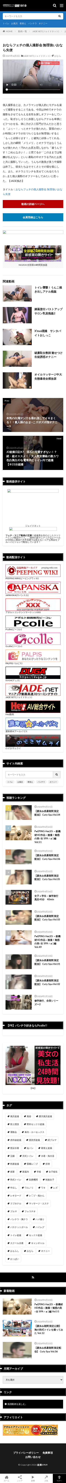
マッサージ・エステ (39, 1203)
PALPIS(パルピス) (14, 663)
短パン (30, 1148)
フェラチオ (30, 1211)
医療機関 (33, 1179)
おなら (57, 55)
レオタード (15, 1195)
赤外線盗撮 (15, 1140)
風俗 (29, 1116)
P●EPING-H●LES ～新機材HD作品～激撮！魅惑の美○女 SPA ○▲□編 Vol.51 (47, 837)
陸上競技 (14, 1124)
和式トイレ (15, 1179)
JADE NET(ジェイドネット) (45, 31)
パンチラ (32, 23)
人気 (46, 1481)
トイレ (6, 23)
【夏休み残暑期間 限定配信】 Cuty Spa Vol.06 (47, 857)
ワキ (43, 1187)
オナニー (43, 23)
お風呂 (14, 23)
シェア (20, 1481)
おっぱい (14, 1258)
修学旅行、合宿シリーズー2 (46, 1002)
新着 (33, 1481)
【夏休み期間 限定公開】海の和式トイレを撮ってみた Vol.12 (48, 1329)
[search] (59, 16)
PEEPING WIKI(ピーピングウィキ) (22, 578)
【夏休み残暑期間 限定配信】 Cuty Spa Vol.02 (47, 982)
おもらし (14, 1251)
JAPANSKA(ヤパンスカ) (17, 595)
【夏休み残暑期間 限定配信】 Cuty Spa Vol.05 (47, 877)
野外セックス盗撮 (35, 1124)
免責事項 (48, 1452)
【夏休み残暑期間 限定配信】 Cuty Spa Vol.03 (47, 918)
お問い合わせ (33, 1456)
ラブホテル (15, 1203)
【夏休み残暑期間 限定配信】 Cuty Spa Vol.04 (47, 813)
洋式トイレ (27, 1156)
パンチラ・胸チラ (19, 1219)
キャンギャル (37, 1243)
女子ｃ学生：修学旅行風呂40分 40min (46, 897)
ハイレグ (40, 1227)
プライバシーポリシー (26, 1452)
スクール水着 (16, 1243)
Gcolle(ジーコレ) (14, 646)
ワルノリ (29, 1187)
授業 (12, 1171)
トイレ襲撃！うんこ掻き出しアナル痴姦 (48, 289)
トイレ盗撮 (15, 1235)
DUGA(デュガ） (13, 680)
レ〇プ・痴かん (36, 1195)
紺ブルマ (52, 1140)
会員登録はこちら (33, 217)
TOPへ (59, 1481)
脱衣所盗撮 (34, 1140)
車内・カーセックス (34, 1132)
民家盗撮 (14, 1163)
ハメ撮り (40, 1219)
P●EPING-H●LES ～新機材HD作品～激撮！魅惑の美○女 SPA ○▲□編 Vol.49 (47, 941)
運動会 (13, 1132)
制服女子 (49, 1179)
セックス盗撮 (35, 1235)
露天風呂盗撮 (45, 1116)
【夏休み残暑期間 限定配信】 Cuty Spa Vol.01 (47, 962)
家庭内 (25, 1171)
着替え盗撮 (46, 1148)
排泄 (47, 1163)
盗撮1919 (42, 1464)
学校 (39, 1171)
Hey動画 (10, 714)
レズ (55, 1187)
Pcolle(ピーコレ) (14, 629)
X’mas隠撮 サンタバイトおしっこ (47, 333)
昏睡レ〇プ (32, 1163)
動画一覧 (22, 31)
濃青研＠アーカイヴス (16, 731)
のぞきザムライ (13, 748)
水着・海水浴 (47, 1156)
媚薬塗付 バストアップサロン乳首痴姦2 (48, 311)
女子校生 (53, 1171)
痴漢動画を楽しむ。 (17, 1404)
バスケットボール (19, 1227)
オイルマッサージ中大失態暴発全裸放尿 (48, 376)
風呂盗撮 (14, 1116)
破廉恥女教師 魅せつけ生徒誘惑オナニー (48, 355)
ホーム (6, 1481)
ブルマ (13, 1211)
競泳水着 (14, 1148)
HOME (9, 31)
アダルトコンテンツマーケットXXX (23, 612)
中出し (13, 1187)
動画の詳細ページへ (33, 204)
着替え (23, 23)
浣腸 (12, 1156)
